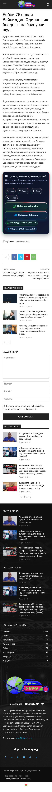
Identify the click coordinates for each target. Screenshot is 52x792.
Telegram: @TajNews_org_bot (22, 229)
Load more (25, 497)
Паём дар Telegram (28, 215)
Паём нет (7, 302)
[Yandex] (36, 757)
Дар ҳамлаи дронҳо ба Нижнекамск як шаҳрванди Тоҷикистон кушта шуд (31, 485)
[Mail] (11, 757)
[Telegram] (23, 757)
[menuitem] (26, 785)
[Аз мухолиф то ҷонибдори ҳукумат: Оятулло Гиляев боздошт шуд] (10, 437)
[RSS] (17, 757)
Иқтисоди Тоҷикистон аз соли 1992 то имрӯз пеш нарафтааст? (38, 275)
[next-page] (9, 342)
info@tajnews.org (24, 738)
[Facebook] (14, 257)
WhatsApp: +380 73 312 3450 (23, 223)
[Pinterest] (27, 257)
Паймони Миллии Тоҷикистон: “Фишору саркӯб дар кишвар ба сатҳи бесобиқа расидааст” (33, 314)
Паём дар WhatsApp (28, 206)
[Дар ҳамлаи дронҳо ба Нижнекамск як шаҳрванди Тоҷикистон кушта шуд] (10, 486)
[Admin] (4, 241)
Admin (11, 241)
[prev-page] (4, 342)
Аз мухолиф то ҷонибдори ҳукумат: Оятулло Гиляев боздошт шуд (31, 436)
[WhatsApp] (33, 257)
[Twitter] (20, 257)
